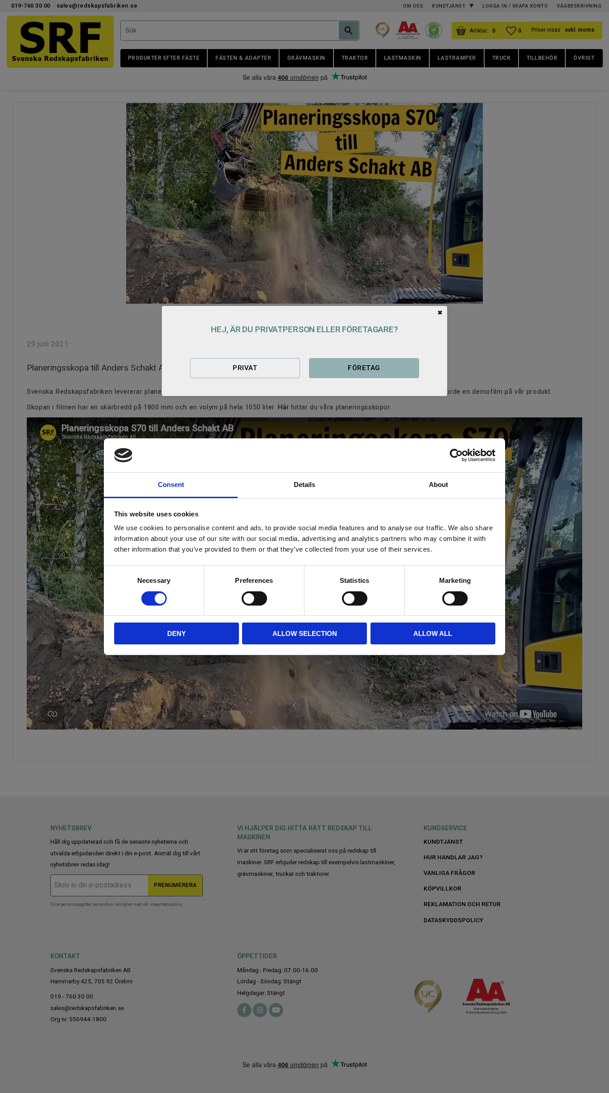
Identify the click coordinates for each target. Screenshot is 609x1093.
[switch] (254, 598)
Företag (364, 368)
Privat (245, 368)
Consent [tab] (171, 484)
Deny (176, 633)
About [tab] (438, 484)
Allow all (432, 633)
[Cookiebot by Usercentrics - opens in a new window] (456, 455)
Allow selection (304, 633)
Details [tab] (304, 484)
